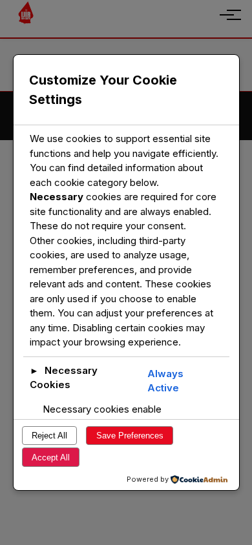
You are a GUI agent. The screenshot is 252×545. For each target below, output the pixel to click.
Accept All (51, 457)
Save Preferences (129, 435)
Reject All (49, 435)
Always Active (165, 381)
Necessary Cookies (64, 377)
